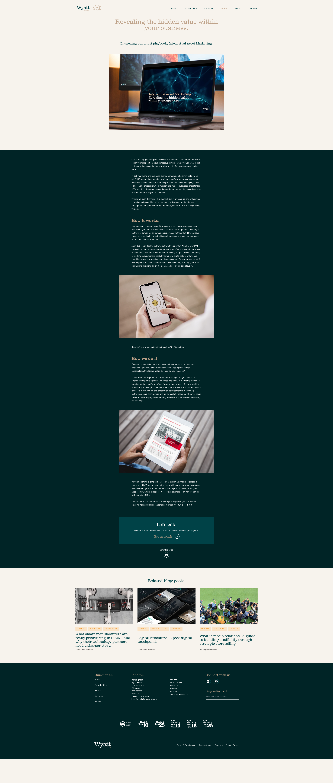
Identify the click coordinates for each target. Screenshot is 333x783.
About (238, 8)
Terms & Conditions (186, 745)
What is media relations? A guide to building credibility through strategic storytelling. (227, 639)
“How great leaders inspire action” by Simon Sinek (162, 347)
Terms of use (205, 745)
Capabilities (190, 8)
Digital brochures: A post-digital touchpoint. (164, 639)
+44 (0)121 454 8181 (140, 696)
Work (173, 8)
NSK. (147, 495)
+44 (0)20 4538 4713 (179, 694)
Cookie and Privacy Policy (227, 745)
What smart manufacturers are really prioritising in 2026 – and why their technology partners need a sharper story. (102, 639)
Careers (208, 8)
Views (224, 8)
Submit (237, 697)
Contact (253, 8)
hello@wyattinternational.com (153, 505)
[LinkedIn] (166, 555)
